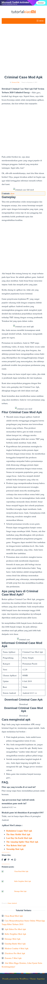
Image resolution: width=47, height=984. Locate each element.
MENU (41, 21)
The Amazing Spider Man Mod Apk (22, 841)
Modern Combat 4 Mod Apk (16, 948)
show (12, 193)
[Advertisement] (23, 49)
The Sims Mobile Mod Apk (18, 834)
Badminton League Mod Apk (19, 830)
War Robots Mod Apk (16, 845)
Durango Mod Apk (20, 891)
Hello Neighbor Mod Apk (22, 881)
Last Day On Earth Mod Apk (19, 838)
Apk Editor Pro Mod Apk (15, 929)
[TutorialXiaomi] (23, 11)
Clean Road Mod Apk (21, 871)
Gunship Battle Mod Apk (15, 943)
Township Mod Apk (15, 849)
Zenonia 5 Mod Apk (13, 958)
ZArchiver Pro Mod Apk (15, 953)
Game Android (12, 903)
